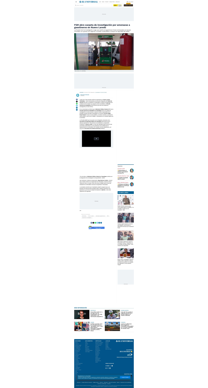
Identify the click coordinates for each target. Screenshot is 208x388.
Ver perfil (82, 95)
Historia (118, 382)
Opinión (120, 166)
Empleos (97, 346)
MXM (100, 1)
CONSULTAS (117, 1)
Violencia (101, 382)
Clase (86, 342)
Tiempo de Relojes (88, 350)
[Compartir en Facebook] (77, 99)
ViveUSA (97, 355)
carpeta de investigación (86, 217)
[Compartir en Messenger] (77, 105)
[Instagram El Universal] (106, 368)
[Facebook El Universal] (108, 366)
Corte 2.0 (77, 343)
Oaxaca (107, 343)
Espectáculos (77, 364)
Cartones (77, 360)
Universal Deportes (78, 363)
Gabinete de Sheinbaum (77, 351)
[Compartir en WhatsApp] (77, 103)
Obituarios (97, 347)
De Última (87, 346)
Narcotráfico (77, 358)
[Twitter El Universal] (109, 366)
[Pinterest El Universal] (108, 368)
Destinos (87, 347)
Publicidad (106, 382)
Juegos (96, 356)
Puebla (107, 345)
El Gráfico (97, 351)
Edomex (107, 342)
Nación (76, 342)
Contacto (108, 383)
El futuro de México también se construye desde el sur (123, 185)
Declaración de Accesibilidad (125, 382)
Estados (76, 356)
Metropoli (77, 355)
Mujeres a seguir (78, 345)
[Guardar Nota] (77, 110)
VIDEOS (103, 1)
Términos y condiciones (102, 383)
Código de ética (96, 382)
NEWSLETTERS (112, 1)
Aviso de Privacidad (112, 382)
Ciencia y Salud (78, 369)
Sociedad (81, 92)
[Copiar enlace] (77, 108)
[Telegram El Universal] (106, 366)
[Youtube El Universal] (112, 366)
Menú (76, 373)
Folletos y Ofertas (98, 343)
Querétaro (107, 347)
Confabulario (77, 367)
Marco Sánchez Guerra (123, 182)
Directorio (79, 382)
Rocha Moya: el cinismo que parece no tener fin (123, 172)
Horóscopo (97, 359)
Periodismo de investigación (78, 347)
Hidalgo (107, 346)
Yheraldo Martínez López (123, 175)
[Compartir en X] (77, 101)
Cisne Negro (87, 351)
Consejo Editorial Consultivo (86, 382)
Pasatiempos (97, 358)
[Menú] (76, 2)
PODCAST (107, 1)
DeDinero (97, 354)
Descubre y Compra (99, 342)
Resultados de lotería (98, 361)
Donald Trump (78, 354)
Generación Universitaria (97, 350)
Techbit (76, 372)
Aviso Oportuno (98, 345)
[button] (128, 5)
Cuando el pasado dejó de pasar (123, 178)
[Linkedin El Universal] (109, 368)
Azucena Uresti (121, 168)
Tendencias (77, 368)
